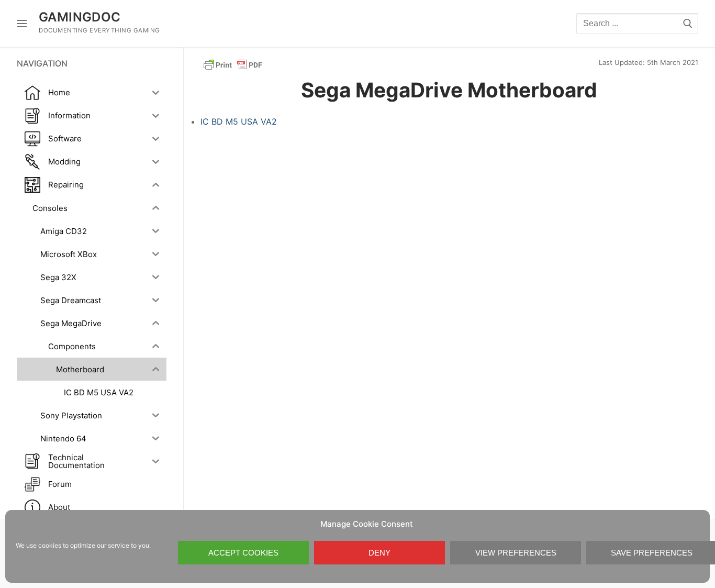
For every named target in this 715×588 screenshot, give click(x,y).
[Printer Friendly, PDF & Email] (232, 64)
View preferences (515, 552)
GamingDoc (80, 17)
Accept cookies (243, 552)
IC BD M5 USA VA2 (238, 121)
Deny (379, 552)
